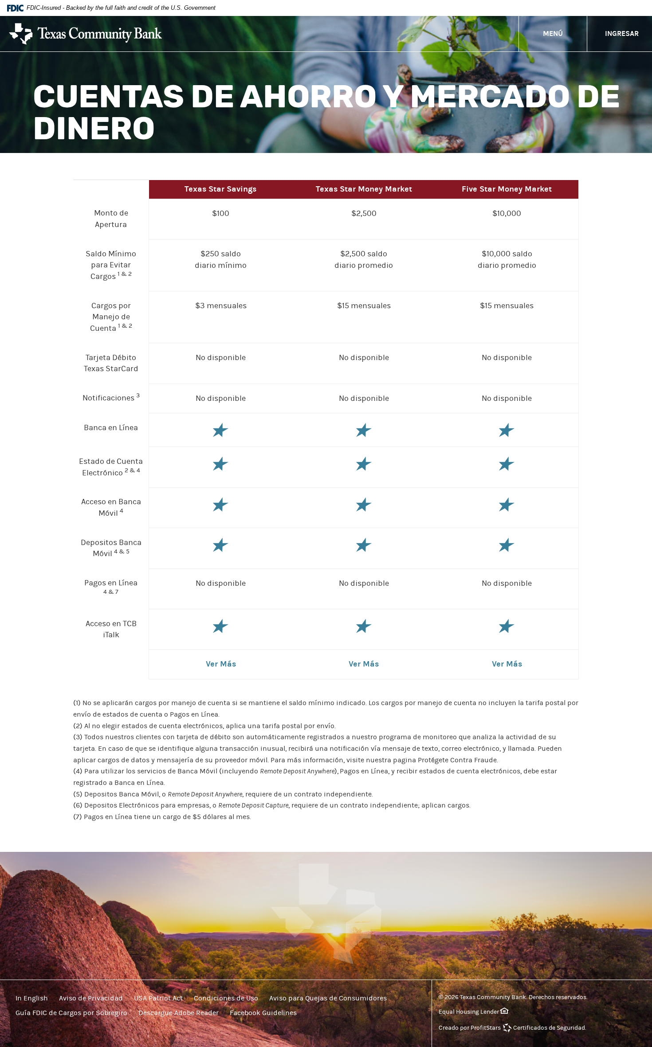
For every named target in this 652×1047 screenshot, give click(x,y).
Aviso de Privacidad (91, 998)
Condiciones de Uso (226, 998)
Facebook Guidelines (263, 1013)
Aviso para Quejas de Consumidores (328, 998)
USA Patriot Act (158, 998)
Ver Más (221, 664)
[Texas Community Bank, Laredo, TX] (85, 34)
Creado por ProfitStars (470, 1027)
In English (32, 998)
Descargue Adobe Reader (178, 1013)
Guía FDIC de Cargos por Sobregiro (71, 1013)
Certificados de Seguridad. (549, 1027)
